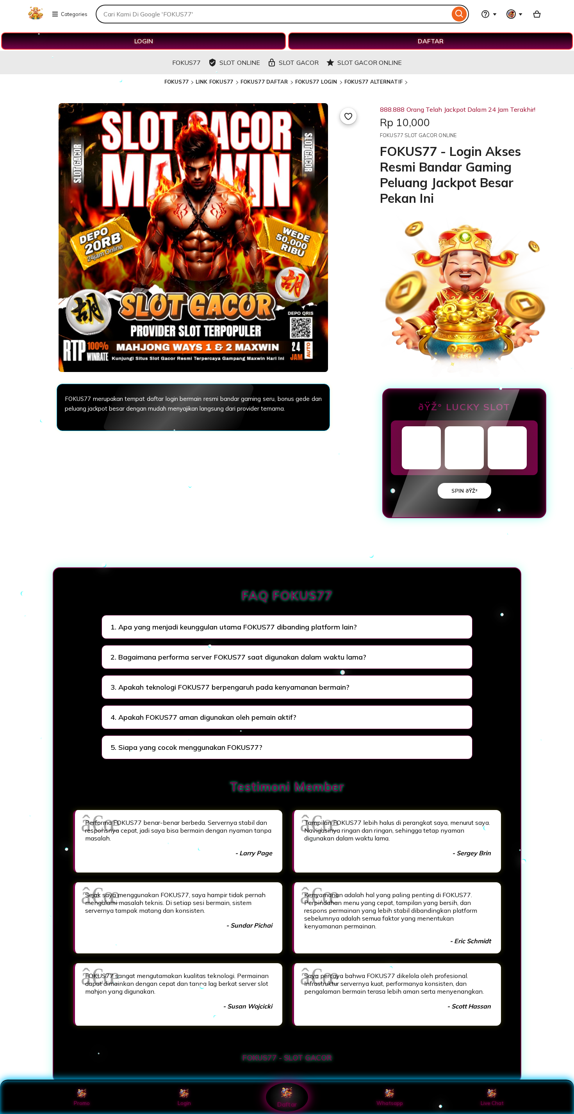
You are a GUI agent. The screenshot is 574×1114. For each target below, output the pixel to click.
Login (184, 1103)
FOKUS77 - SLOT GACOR (287, 1057)
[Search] (459, 14)
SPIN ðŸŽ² (464, 491)
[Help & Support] (489, 14)
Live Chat (492, 1103)
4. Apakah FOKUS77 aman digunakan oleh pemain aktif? (203, 717)
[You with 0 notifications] (515, 14)
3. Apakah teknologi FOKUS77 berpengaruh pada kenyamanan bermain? (230, 687)
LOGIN (143, 41)
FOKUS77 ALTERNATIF (373, 82)
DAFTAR (431, 41)
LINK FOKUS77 (215, 82)
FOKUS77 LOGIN (316, 82)
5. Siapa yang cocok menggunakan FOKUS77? (186, 747)
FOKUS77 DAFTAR (264, 82)
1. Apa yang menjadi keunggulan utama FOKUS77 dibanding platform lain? (234, 626)
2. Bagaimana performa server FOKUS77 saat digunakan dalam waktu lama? (238, 657)
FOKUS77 (176, 82)
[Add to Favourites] (348, 116)
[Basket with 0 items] (537, 14)
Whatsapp (389, 1103)
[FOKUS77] (35, 19)
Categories (74, 14)
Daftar (287, 1104)
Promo (82, 1103)
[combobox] (273, 14)
